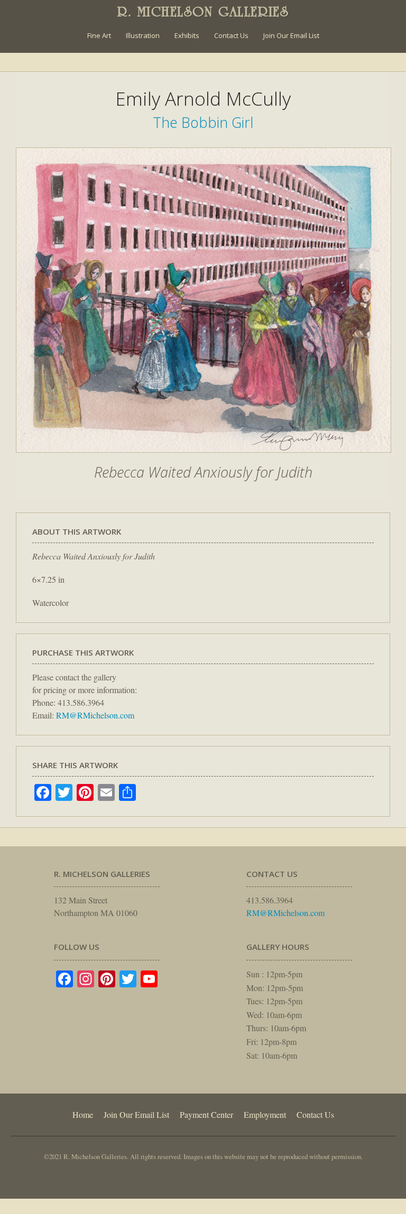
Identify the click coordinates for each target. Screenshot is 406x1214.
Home (82, 1114)
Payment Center (206, 1114)
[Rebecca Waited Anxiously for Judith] (203, 458)
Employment (265, 1114)
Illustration (143, 35)
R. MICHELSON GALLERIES (203, 12)
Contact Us (231, 35)
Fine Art (99, 35)
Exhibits (186, 35)
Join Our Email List (291, 35)
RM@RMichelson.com (95, 715)
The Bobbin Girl (203, 122)
